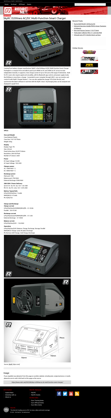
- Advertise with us (10, 395)
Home (6, 4)
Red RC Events (19, 1)
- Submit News (8, 392)
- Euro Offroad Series (37, 402)
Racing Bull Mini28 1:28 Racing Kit (84, 24)
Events (29, 4)
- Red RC (33, 392)
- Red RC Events (35, 395)
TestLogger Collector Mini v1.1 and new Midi (88, 33)
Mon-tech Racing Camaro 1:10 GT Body (86, 30)
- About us (7, 397)
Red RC (13, 1)
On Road (13, 4)
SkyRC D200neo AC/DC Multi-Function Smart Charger (34, 18)
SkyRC (10, 364)
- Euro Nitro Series (36, 405)
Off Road (22, 4)
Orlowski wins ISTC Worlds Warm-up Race (87, 35)
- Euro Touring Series (37, 400)
